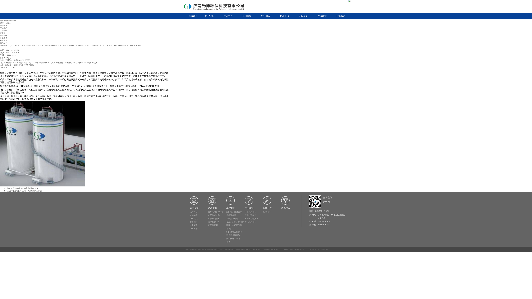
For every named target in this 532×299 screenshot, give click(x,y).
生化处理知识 (250, 222)
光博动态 (194, 215)
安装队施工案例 (233, 239)
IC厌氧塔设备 (214, 219)
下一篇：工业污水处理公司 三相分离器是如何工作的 (21, 191)
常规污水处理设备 (216, 212)
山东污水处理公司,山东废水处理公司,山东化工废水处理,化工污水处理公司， (47, 63)
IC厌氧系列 (213, 225)
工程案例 (246, 16)
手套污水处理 (232, 219)
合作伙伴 (267, 212)
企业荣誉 (194, 225)
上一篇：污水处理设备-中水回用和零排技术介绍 (19, 188)
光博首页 (193, 16)
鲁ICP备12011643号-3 (298, 249)
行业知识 (265, 16)
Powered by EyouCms (270, 249)
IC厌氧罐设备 (214, 215)
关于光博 (209, 16)
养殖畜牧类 (231, 215)
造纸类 (229, 229)
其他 (228, 242)
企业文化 (194, 219)
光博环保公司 (323, 249)
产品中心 (227, 16)
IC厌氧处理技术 (251, 219)
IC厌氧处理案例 (233, 235)
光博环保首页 (5, 23)
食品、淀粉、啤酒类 (235, 222)
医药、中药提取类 (234, 225)
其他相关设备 (214, 222)
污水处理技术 (93, 63)
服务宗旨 (194, 222)
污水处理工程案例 (234, 232)
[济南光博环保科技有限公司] (216, 7)
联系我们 (341, 16)
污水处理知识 (250, 212)
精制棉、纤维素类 (234, 212)
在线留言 (322, 16)
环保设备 (303, 16)
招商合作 (284, 16)
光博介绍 (194, 212)
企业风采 (194, 229)
